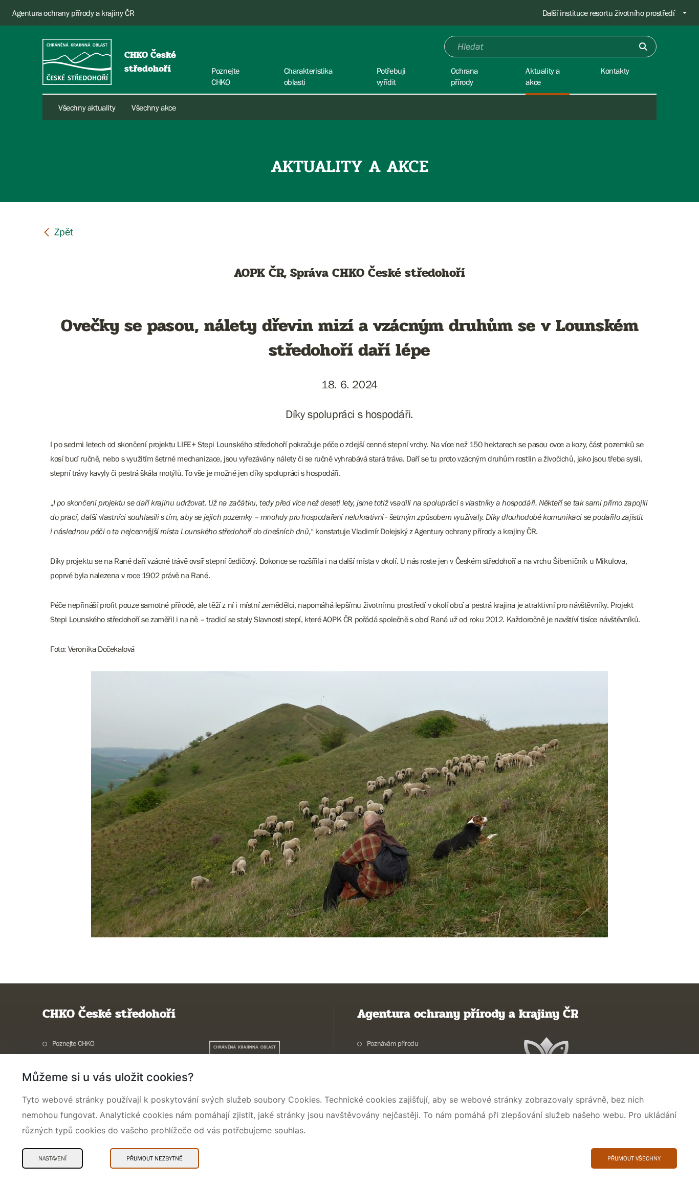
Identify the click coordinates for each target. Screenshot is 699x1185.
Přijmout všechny (634, 1158)
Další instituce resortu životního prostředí (608, 12)
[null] (57, 231)
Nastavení (52, 1158)
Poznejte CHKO (73, 1043)
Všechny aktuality (86, 107)
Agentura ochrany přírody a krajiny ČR (73, 12)
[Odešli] (643, 46)
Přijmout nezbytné (154, 1158)
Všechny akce (154, 107)
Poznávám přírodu (392, 1043)
